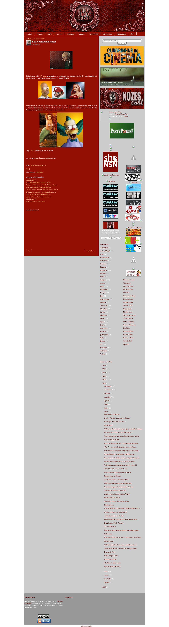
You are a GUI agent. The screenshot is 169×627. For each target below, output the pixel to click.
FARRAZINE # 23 (31, 180)
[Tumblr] (110, 212)
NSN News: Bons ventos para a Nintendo (118, 483)
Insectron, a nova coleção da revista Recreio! (38, 197)
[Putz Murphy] (132, 220)
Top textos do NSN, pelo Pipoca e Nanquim (38, 187)
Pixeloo (43, 76)
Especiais (107, 33)
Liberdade (94, 33)
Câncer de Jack (128, 286)
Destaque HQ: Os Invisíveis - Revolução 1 (118, 432)
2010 (104, 376)
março (106, 575)
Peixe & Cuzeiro (128, 321)
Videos (102, 354)
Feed (119, 112)
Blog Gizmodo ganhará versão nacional (117, 472)
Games (82, 33)
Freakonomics (109, 505)
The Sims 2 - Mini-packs (112, 563)
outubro (107, 393)
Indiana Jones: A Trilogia (112, 476)
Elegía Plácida (128, 289)
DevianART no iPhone (112, 414)
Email (126, 116)
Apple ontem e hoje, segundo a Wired (116, 494)
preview (103, 331)
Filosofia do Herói (129, 296)
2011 (104, 372)
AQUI (32, 150)
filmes (102, 276)
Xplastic (126, 344)
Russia (102, 341)
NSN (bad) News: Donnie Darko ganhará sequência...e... (122, 508)
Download (104, 260)
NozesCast (104, 328)
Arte (132, 33)
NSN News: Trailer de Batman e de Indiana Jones (120, 545)
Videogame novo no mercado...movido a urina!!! (120, 465)
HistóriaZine (127, 309)
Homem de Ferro (109, 552)
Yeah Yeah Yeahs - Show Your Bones (116, 501)
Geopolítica (104, 289)
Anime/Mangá (105, 251)
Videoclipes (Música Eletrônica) (115, 490)
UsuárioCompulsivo (86, 626)
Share (27, 169)
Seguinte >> (91, 251)
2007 (104, 587)
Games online (108, 541)
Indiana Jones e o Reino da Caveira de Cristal (119, 461)
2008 (104, 383)
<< (29, 251)
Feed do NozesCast (121, 114)
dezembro (107, 386)
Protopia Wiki (128, 334)
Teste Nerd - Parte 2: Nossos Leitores (116, 479)
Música (70, 33)
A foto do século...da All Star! (114, 516)
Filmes (40, 33)
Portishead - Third (110, 559)
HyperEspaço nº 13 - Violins (113, 523)
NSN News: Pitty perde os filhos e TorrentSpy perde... (122, 530)
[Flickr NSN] (110, 218)
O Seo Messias (128, 318)
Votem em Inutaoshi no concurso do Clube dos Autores (42, 185)
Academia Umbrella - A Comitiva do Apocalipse (120, 548)
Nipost (102, 325)
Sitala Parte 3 (108, 425)
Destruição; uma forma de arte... (114, 421)
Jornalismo (104, 305)
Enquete (103, 267)
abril (106, 571)
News (102, 322)
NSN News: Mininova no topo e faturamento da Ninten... (123, 537)
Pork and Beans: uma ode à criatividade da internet (121, 443)
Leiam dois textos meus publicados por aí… (38, 194)
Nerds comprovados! (111, 555)
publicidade (104, 334)
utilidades (39, 172)
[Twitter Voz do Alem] (110, 199)
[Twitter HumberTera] (110, 207)
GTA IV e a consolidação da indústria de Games (120, 447)
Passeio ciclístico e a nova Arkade (35, 201)
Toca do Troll (127, 341)
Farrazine (126, 292)
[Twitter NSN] (110, 191)
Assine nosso (113, 112)
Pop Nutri (126, 328)
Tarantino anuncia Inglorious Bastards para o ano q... (121, 436)
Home (29, 33)
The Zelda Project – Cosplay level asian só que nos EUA (42, 190)
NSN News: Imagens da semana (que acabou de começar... (123, 429)
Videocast (121, 33)
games (102, 283)
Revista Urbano (128, 338)
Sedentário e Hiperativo (38, 165)
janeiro (106, 582)
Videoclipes (108, 534)
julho (106, 404)
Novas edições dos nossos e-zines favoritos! (38, 182)
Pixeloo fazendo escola (44, 41)
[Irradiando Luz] (133, 191)
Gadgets (103, 280)
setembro (107, 397)
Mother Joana (127, 312)
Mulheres (103, 315)
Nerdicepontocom (129, 315)
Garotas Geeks (128, 302)
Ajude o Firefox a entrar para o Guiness (117, 418)
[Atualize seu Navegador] (111, 175)
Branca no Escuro (129, 280)
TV (101, 344)
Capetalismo (104, 257)
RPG (102, 338)
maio (106, 411)
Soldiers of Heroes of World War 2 (115, 512)
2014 (104, 365)
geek (102, 286)
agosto (106, 400)
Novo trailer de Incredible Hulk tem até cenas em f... (121, 450)
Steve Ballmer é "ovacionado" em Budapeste (119, 454)
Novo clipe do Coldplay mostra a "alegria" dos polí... (122, 458)
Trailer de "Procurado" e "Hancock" (116, 468)
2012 (104, 369)
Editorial (103, 264)
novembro (107, 390)
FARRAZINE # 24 (31, 199)
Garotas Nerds (128, 305)
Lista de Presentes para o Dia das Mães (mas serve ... (121, 519)
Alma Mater (104, 247)
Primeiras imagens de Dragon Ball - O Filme (118, 487)
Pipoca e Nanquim (129, 325)
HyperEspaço (105, 299)
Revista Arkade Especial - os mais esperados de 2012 (41, 192)
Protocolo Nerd (128, 331)
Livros (59, 33)
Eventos (103, 273)
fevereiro (107, 578)
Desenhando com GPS (111, 439)
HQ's (50, 33)
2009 (104, 380)
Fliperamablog (128, 299)
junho (106, 408)
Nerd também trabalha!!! (112, 566)
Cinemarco (127, 283)
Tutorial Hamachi (110, 526)
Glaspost (103, 293)
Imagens (103, 302)
